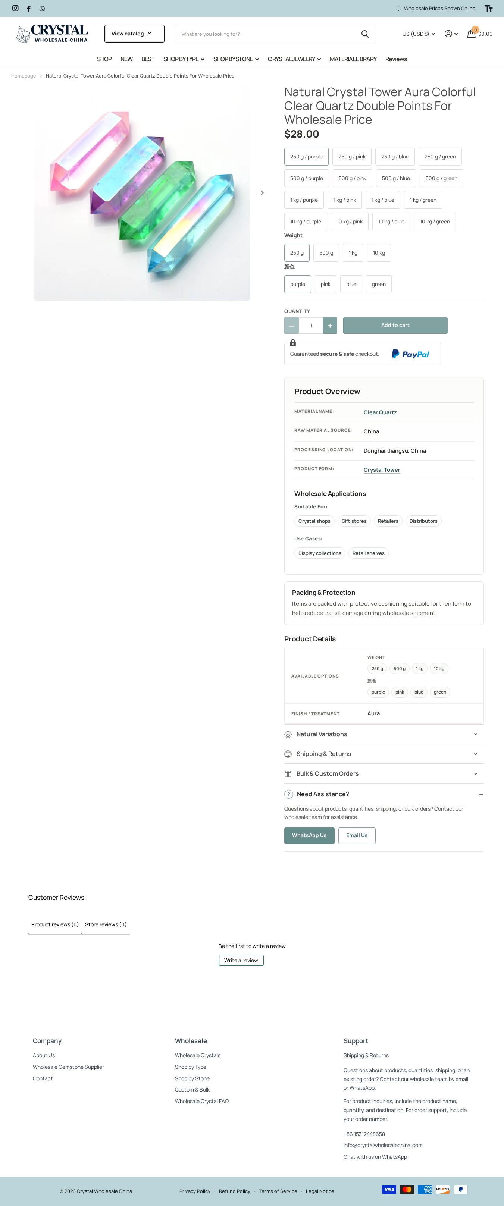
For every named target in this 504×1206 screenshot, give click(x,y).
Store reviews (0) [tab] (106, 924)
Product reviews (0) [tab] (55, 924)
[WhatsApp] (42, 8)
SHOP (104, 59)
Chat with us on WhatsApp (375, 1156)
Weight (293, 235)
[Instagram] (15, 8)
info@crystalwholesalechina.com (383, 1145)
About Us (44, 1055)
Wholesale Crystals (197, 1055)
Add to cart (395, 325)
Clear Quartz (380, 412)
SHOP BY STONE (233, 59)
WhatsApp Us (309, 835)
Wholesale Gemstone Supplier (68, 1066)
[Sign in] (451, 33)
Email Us (357, 835)
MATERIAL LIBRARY (353, 59)
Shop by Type (190, 1066)
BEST (147, 59)
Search (365, 34)
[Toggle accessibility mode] (489, 8)
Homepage (23, 75)
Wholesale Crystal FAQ (202, 1101)
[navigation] (262, 193)
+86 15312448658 (364, 1133)
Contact (43, 1078)
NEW (126, 59)
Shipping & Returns (366, 1055)
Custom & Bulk (192, 1089)
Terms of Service (278, 1191)
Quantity (297, 311)
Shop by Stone (192, 1078)
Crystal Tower (382, 469)
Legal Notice (320, 1191)
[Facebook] (29, 9)
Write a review (241, 960)
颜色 (289, 266)
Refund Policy (234, 1191)
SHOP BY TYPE (180, 59)
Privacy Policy (194, 1191)
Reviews (396, 59)
